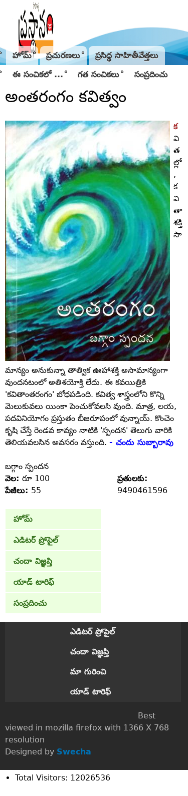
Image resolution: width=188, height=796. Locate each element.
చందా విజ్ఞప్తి (33, 561)
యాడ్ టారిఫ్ (34, 582)
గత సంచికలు (98, 74)
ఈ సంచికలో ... (38, 74)
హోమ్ (22, 55)
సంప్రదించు (151, 74)
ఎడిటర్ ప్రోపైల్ (36, 540)
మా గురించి (88, 671)
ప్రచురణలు (63, 55)
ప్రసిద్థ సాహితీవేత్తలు (126, 55)
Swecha (74, 751)
